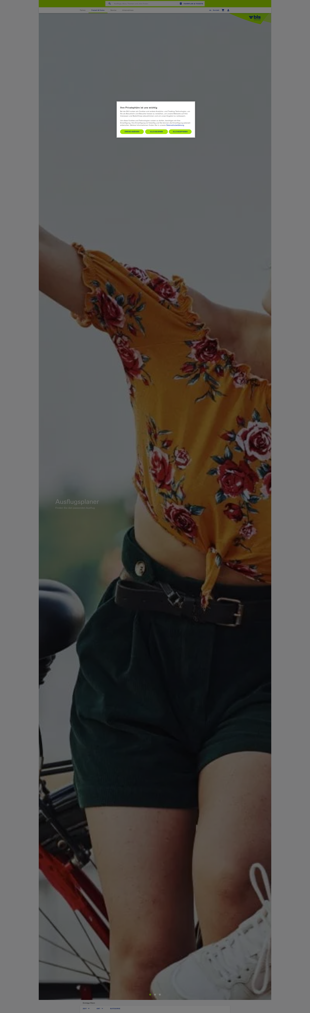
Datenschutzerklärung (175, 125)
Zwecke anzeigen (132, 132)
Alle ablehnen (156, 132)
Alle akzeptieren (180, 132)
